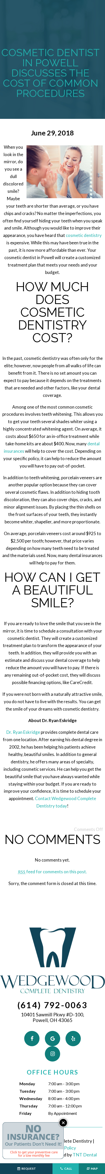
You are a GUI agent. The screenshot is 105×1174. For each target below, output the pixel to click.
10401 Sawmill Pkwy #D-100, (52, 1017)
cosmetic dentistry (84, 235)
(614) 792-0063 (52, 1005)
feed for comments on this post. (52, 871)
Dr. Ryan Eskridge (23, 732)
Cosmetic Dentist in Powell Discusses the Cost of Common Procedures (50, 72)
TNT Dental (85, 1154)
